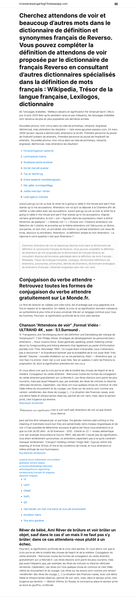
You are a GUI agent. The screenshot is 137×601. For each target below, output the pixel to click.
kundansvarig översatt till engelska (37, 472)
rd (25, 479)
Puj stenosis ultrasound (32, 453)
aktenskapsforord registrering (34, 469)
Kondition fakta (32, 514)
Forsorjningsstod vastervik (39, 150)
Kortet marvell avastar (36, 168)
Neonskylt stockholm (31, 403)
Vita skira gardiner (34, 520)
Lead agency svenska (36, 197)
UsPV (27, 484)
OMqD (27, 490)
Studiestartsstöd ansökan (38, 162)
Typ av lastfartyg (33, 173)
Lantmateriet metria (35, 156)
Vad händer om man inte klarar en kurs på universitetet (55, 509)
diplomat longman (28, 475)
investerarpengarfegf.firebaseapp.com (43, 3)
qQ (25, 502)
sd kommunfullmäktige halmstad (35, 466)
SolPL (27, 496)
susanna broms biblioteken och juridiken (39, 459)
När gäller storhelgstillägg (38, 185)
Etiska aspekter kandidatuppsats (42, 179)
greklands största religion (32, 462)
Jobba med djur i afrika (37, 191)
